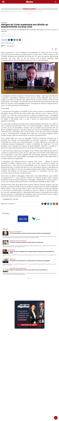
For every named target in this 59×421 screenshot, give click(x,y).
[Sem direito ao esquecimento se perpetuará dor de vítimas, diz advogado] (6, 261)
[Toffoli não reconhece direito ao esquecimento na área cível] (6, 242)
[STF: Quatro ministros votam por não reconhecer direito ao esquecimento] (6, 233)
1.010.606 (15, 199)
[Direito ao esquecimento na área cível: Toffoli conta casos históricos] (6, 270)
